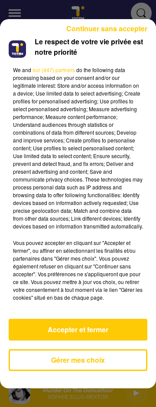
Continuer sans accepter (106, 28)
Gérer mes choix (78, 360)
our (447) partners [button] (53, 69)
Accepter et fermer (78, 329)
